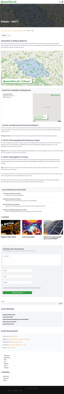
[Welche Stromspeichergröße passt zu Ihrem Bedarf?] (53, 227)
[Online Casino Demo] (32, 227)
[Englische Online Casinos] (10, 227)
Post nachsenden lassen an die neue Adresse (19, 339)
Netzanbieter (7, 357)
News (45, 233)
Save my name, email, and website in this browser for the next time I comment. (22, 288)
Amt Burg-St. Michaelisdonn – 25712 (17, 344)
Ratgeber (3, 233)
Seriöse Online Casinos (8, 324)
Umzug (5, 365)
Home (2, 30)
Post (5, 361)
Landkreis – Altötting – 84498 (19, 30)
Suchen (2, 301)
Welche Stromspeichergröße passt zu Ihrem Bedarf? (52, 237)
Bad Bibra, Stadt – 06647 (16, 342)
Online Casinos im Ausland (9, 321)
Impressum (5, 378)
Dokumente (7, 355)
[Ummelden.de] (9, 1)
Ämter (6, 30)
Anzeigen (8, 35)
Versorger (6, 367)
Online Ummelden (11, 347)
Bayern (10, 30)
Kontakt (5, 380)
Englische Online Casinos (8, 237)
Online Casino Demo (28, 237)
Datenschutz (6, 376)
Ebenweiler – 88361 (13, 336)
